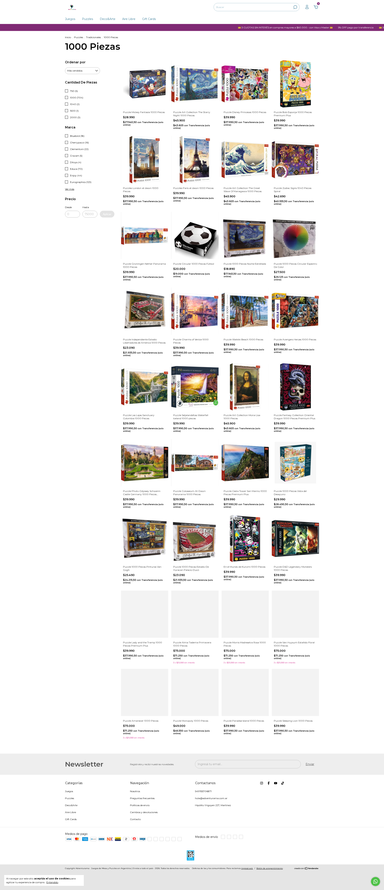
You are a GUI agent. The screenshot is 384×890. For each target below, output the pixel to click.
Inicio (68, 37)
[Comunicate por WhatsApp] (375, 881)
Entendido (52, 882)
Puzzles (87, 19)
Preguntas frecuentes (142, 798)
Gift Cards (149, 19)
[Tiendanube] (306, 869)
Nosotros (135, 791)
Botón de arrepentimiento (269, 868)
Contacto (135, 819)
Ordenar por (75, 62)
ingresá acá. (247, 868)
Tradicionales (93, 37)
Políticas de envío (140, 805)
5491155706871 (203, 791)
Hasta (85, 207)
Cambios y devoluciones (144, 812)
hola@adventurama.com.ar (211, 798)
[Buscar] (295, 7)
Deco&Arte (107, 19)
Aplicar (107, 214)
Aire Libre (128, 19)
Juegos (70, 19)
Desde (68, 207)
